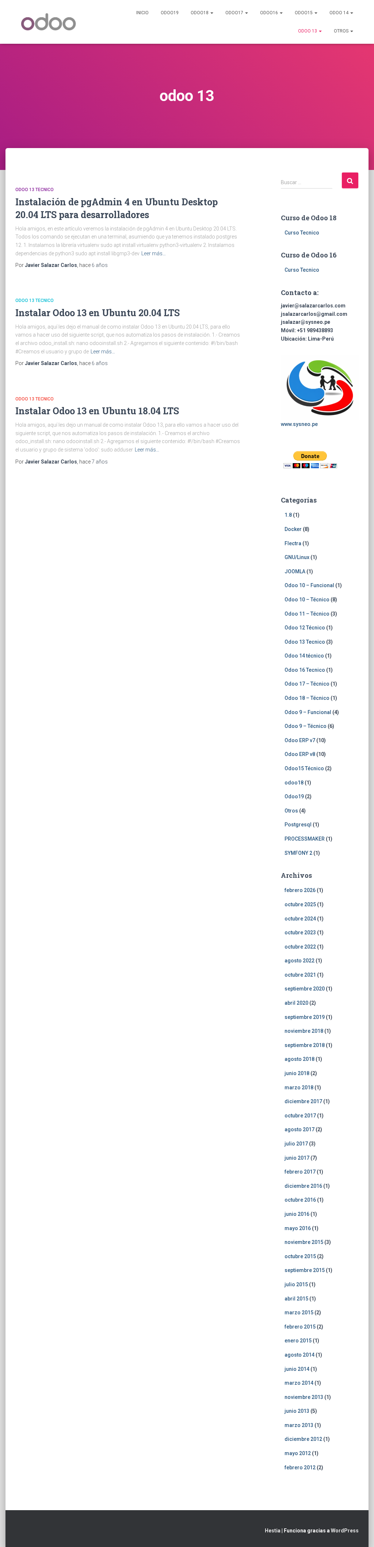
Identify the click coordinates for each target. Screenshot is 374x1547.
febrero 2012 (300, 1467)
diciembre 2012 (303, 1439)
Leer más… (153, 253)
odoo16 (269, 12)
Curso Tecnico (302, 233)
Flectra (293, 543)
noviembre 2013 (304, 1397)
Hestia (272, 1531)
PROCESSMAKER (305, 839)
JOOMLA (295, 571)
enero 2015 (298, 1341)
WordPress (345, 1531)
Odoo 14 (339, 12)
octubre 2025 (300, 904)
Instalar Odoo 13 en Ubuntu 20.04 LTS (97, 313)
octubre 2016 (300, 1200)
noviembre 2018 (304, 1031)
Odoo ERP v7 (300, 740)
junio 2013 (297, 1411)
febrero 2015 (300, 1327)
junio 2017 (297, 1158)
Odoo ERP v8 (300, 754)
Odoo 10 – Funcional (309, 585)
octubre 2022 (300, 947)
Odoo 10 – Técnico (307, 599)
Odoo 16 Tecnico (305, 670)
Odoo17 (234, 12)
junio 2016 (297, 1214)
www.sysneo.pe (299, 424)
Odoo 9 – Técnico (306, 726)
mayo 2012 (298, 1453)
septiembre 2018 (305, 1045)
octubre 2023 (300, 932)
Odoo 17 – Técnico (307, 684)
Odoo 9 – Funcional (308, 712)
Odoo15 (304, 12)
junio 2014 (297, 1369)
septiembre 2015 (305, 1270)
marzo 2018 (299, 1087)
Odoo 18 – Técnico (307, 698)
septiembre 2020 (305, 989)
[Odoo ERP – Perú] (48, 22)
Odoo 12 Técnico (305, 628)
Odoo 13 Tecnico (34, 189)
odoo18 (200, 12)
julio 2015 (296, 1284)
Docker (293, 529)
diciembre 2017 (303, 1101)
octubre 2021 (300, 975)
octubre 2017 (300, 1115)
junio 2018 (297, 1073)
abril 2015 (296, 1299)
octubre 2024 (300, 919)
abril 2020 (296, 1003)
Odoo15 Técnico (304, 768)
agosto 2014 (299, 1355)
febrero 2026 (300, 890)
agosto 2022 (299, 961)
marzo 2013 (299, 1425)
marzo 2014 (299, 1383)
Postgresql (298, 824)
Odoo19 (170, 12)
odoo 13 (308, 31)
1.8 (288, 515)
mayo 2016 (298, 1228)
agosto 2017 (299, 1129)
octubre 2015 (300, 1256)
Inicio (142, 12)
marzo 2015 (299, 1312)
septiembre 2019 (305, 1017)
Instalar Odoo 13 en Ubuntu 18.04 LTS (97, 411)
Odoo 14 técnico (304, 656)
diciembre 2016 (303, 1186)
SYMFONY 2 (298, 853)
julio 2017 (296, 1144)
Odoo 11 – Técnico (307, 614)
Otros (342, 31)
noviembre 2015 (304, 1242)
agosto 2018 (299, 1059)
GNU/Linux (297, 557)
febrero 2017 (300, 1172)
